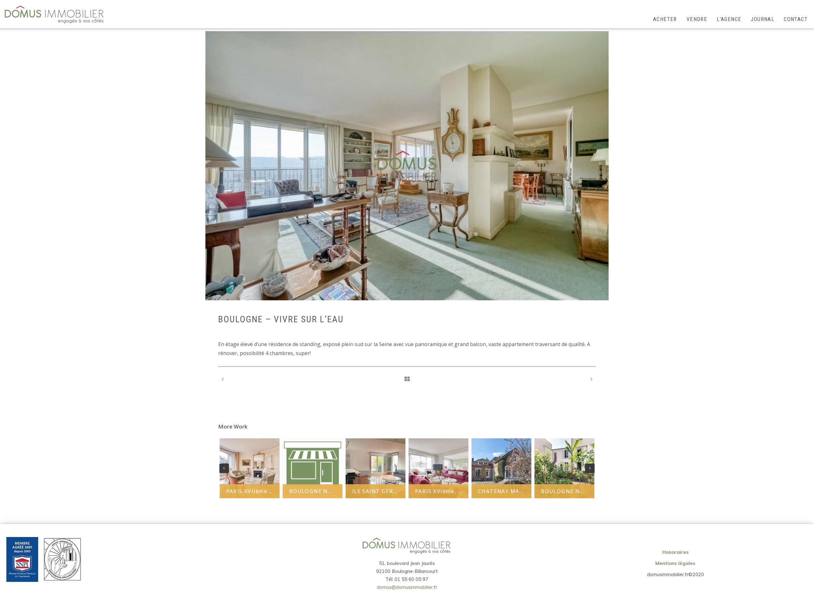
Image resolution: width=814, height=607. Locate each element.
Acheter (665, 19)
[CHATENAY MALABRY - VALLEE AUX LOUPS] (222, 379)
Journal (762, 19)
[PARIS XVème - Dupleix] (591, 379)
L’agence (729, 19)
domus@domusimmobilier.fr (407, 587)
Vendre (696, 19)
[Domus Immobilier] (54, 14)
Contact (796, 19)
